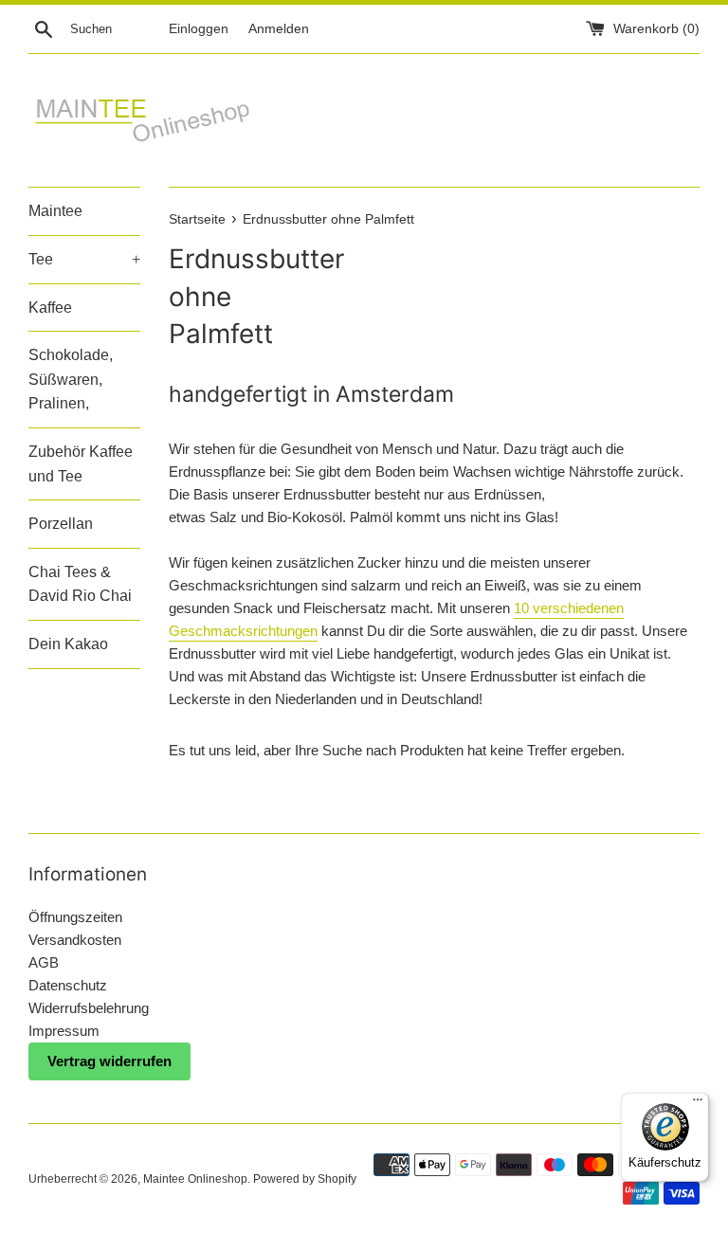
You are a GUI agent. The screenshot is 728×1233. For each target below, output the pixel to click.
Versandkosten (74, 940)
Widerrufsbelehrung (88, 1008)
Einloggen (198, 29)
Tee (84, 259)
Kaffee (50, 307)
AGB (43, 962)
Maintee (55, 211)
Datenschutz (67, 985)
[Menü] (697, 1104)
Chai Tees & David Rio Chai (80, 584)
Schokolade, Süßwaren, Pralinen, (70, 379)
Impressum (64, 1031)
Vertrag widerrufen (109, 1061)
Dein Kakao (68, 644)
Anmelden (278, 29)
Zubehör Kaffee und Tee (80, 464)
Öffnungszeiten (75, 917)
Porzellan (60, 524)
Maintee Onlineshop (195, 1179)
